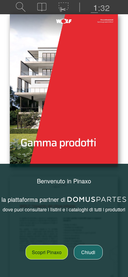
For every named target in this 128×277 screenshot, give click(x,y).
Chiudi (88, 252)
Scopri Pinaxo (46, 252)
